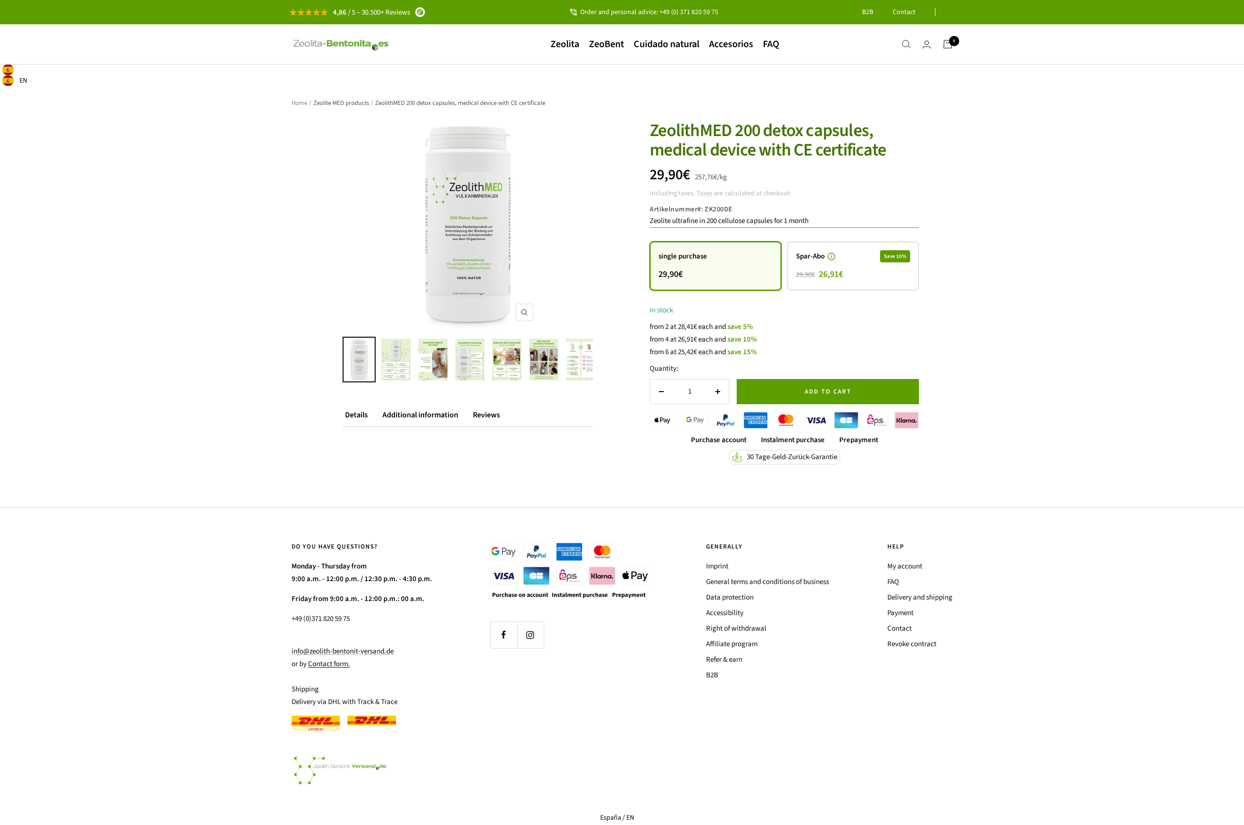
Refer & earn (724, 659)
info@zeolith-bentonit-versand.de (343, 651)
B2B (867, 12)
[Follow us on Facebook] (503, 634)
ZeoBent (606, 44)
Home (299, 103)
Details (356, 415)
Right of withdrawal (736, 628)
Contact (904, 12)
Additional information (420, 415)
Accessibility (724, 613)
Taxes (704, 193)
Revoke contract (911, 644)
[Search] (906, 44)
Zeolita (565, 44)
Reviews (486, 415)
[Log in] (926, 44)
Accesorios (731, 44)
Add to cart (828, 391)
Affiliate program (732, 644)
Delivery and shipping (919, 597)
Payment (900, 613)
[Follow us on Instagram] (530, 634)
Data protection (730, 597)
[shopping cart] (947, 44)
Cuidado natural (666, 44)
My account (904, 566)
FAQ (771, 44)
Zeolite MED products (341, 103)
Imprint (717, 566)
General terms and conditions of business (767, 582)
